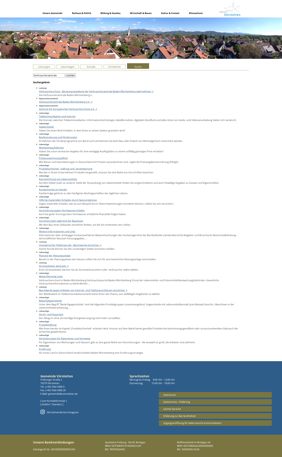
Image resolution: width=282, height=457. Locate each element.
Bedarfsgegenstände (50, 300)
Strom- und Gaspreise (51, 314)
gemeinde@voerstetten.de (63, 393)
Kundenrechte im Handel (53, 189)
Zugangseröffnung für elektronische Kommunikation (192, 423)
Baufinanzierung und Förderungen (58, 137)
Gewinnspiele (46, 126)
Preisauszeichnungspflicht (53, 158)
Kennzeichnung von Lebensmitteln (58, 179)
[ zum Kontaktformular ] (53, 400)
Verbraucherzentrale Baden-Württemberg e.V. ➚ (66, 101)
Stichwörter (114, 66)
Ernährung (45, 349)
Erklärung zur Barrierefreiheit (179, 416)
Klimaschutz (196, 13)
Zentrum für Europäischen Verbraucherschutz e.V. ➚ (68, 109)
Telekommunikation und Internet (57, 116)
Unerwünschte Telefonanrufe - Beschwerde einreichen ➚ (70, 245)
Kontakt (91, 66)
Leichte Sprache (172, 409)
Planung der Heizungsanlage (54, 255)
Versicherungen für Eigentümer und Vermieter (65, 338)
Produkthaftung (48, 324)
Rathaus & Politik (81, 13)
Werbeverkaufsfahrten (51, 147)
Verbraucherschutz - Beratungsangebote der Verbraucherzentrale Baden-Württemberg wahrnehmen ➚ (96, 91)
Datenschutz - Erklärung (176, 401)
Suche (138, 66)
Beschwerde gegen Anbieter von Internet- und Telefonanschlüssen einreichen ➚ (83, 290)
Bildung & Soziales (110, 13)
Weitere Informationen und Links (57, 231)
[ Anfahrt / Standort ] (51, 404)
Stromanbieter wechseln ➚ (54, 266)
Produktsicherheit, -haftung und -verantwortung (65, 168)
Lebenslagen (68, 66)
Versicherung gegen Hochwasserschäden (62, 210)
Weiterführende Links (51, 276)
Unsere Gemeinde (52, 13)
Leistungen (44, 66)
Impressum (169, 394)
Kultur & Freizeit (170, 13)
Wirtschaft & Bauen (141, 13)
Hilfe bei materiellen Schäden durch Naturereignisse (68, 200)
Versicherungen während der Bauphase (61, 221)
